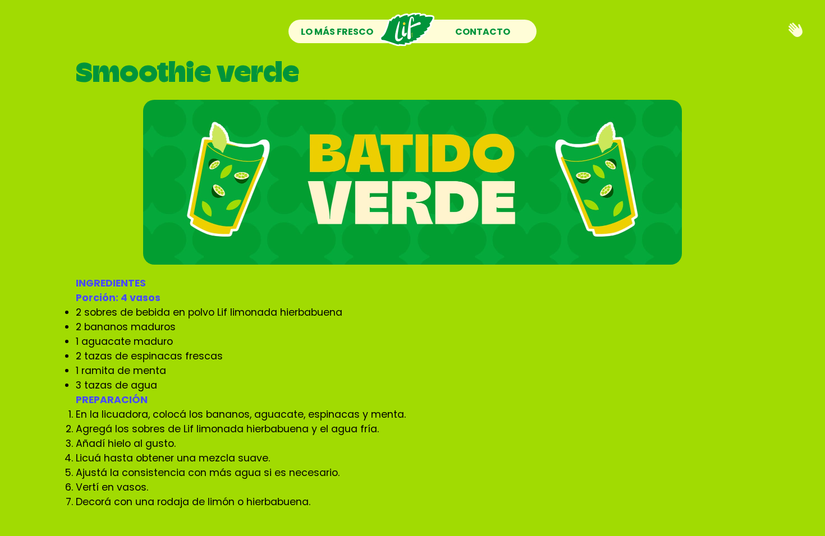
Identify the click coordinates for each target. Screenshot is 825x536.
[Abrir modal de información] (796, 30)
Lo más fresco (337, 31)
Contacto (482, 31)
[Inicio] (407, 31)
